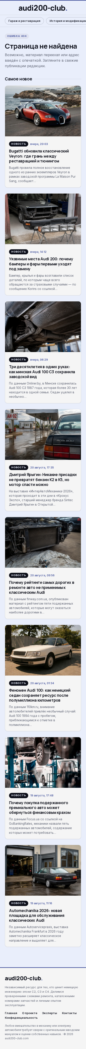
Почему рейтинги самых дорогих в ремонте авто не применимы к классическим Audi (41, 587)
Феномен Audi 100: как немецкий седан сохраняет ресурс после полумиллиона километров (39, 695)
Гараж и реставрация (24, 21)
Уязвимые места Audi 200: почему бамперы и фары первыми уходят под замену (41, 263)
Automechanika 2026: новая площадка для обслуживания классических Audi (36, 915)
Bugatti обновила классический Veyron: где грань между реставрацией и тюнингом (39, 156)
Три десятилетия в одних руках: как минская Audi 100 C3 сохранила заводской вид (42, 371)
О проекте (29, 1013)
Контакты (69, 1013)
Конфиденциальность (21, 1017)
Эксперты (49, 1013)
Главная (11, 1013)
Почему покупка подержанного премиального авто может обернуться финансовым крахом (40, 807)
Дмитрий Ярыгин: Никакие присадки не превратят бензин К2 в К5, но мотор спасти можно (42, 479)
